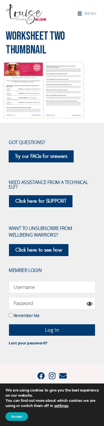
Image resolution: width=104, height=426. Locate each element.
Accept (16, 416)
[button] (87, 13)
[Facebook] (41, 375)
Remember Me (25, 315)
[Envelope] (63, 375)
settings (61, 405)
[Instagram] (52, 375)
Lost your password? (28, 343)
